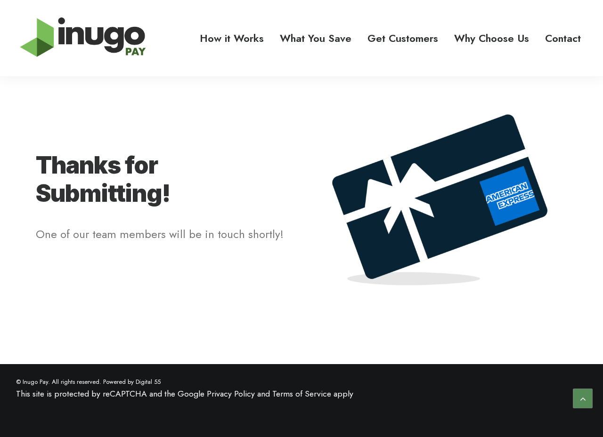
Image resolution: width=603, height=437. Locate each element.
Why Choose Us (491, 38)
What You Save (315, 38)
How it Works (232, 38)
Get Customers (402, 38)
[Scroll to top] (583, 398)
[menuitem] (231, 38)
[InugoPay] (83, 38)
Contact (563, 38)
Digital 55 (148, 381)
